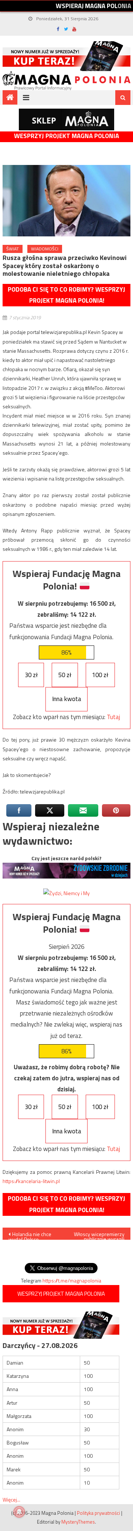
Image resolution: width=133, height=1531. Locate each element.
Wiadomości (44, 248)
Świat (12, 248)
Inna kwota (66, 699)
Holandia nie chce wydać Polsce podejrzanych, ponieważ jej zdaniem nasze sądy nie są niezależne (32, 1235)
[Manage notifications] (19, 1512)
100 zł (100, 675)
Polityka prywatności (98, 1513)
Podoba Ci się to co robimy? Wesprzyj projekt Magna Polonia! (66, 295)
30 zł (31, 675)
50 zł (64, 675)
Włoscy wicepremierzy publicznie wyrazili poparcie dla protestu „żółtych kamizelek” (99, 1235)
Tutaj (113, 717)
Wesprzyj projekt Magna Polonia (66, 136)
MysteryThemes (78, 1521)
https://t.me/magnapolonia (71, 1280)
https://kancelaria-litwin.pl (31, 1181)
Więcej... (11, 1499)
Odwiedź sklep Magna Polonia (66, 119)
